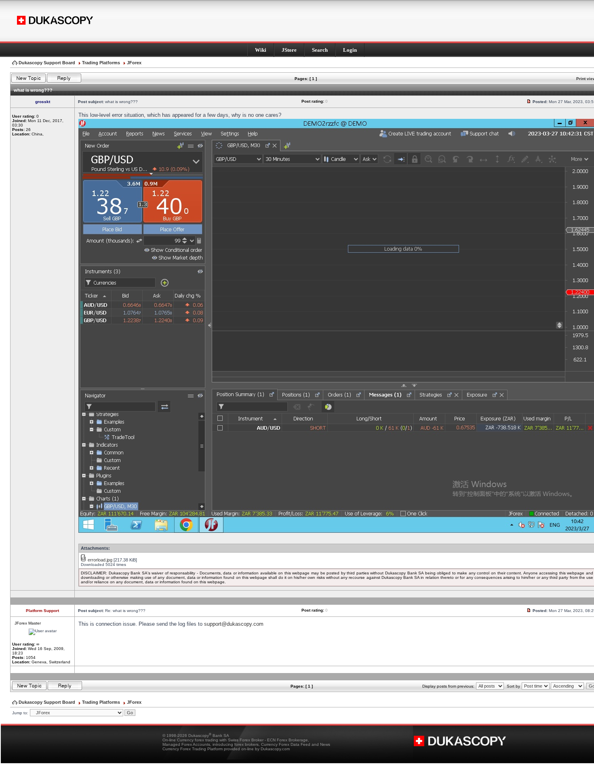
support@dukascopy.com (233, 624)
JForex (134, 62)
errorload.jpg (100, 559)
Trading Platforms (101, 62)
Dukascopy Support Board (47, 62)
